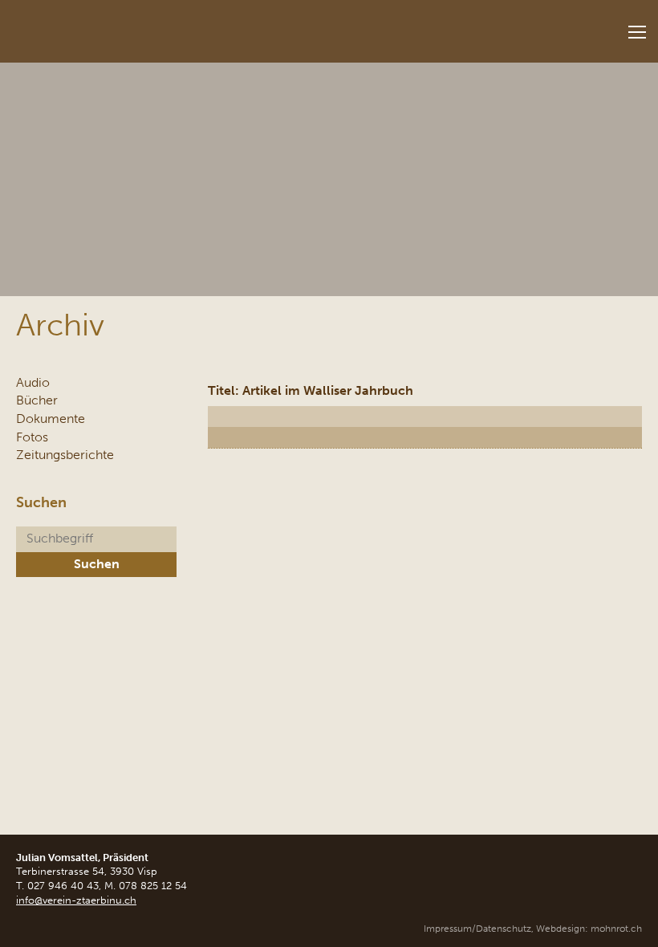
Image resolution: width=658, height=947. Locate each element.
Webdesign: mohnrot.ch (589, 928)
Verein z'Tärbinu (120, 26)
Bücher (37, 400)
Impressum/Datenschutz (477, 928)
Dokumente (50, 418)
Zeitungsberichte (65, 454)
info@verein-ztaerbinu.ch (76, 900)
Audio (33, 382)
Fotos (32, 437)
